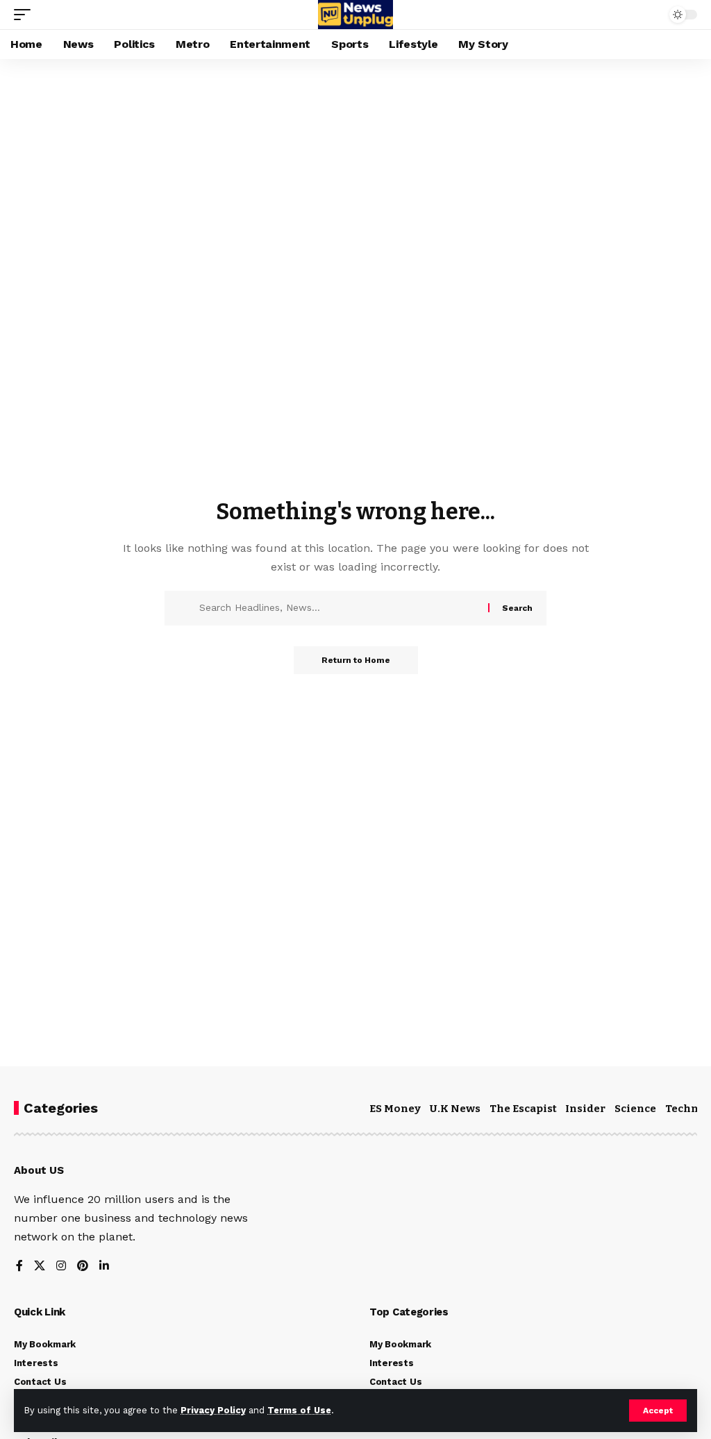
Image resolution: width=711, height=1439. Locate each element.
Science (635, 1108)
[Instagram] (61, 1266)
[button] (658, 1410)
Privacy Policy (213, 1410)
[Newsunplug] (355, 14)
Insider (585, 1108)
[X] (39, 1266)
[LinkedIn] (104, 1266)
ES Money (395, 1108)
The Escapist (523, 1108)
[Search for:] (338, 608)
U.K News (455, 1108)
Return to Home (355, 660)
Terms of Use (299, 1410)
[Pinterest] (82, 1266)
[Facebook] (19, 1266)
